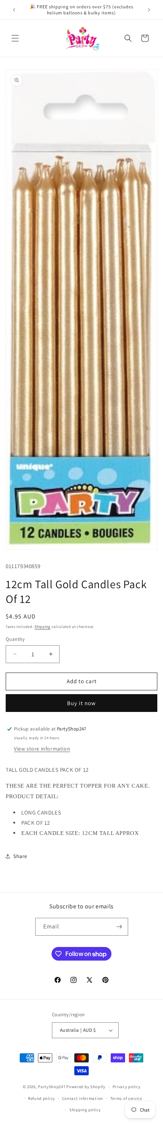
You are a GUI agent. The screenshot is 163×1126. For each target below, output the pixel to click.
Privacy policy (127, 1086)
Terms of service (126, 1098)
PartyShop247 (51, 1086)
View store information (42, 748)
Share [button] (20, 856)
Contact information (82, 1098)
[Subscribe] (119, 927)
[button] (15, 38)
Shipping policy (85, 1109)
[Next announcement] (149, 10)
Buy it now (81, 703)
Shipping (42, 626)
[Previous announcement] (14, 10)
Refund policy (41, 1098)
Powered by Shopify (85, 1086)
